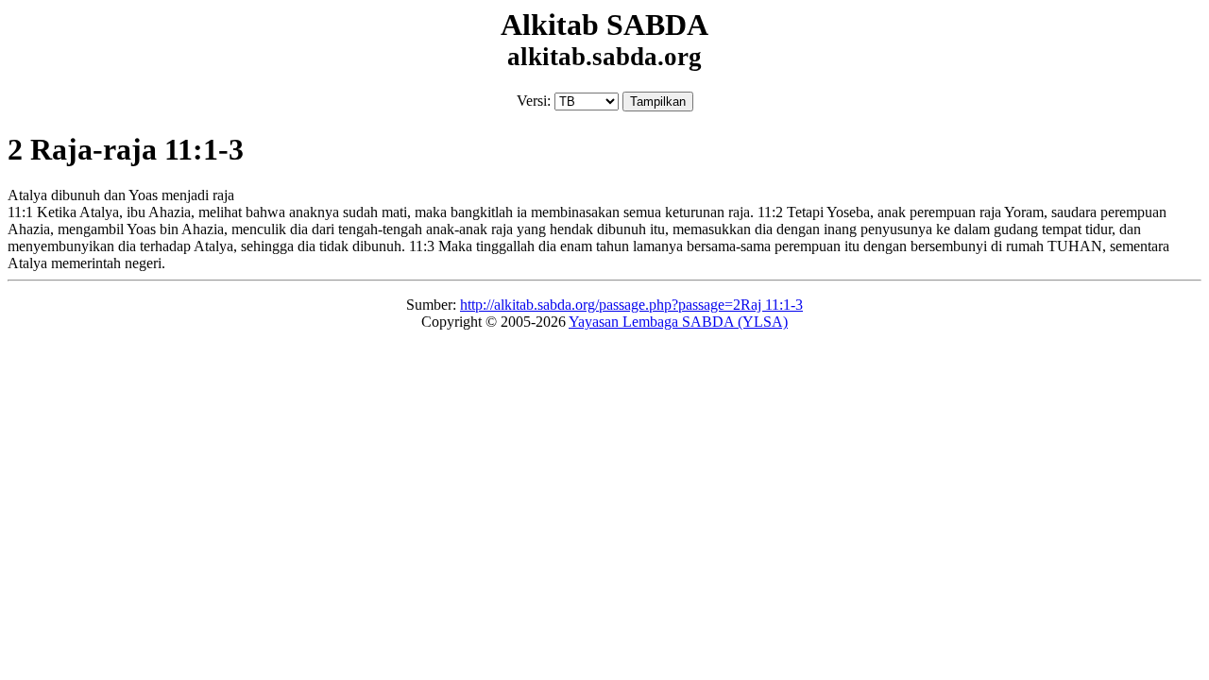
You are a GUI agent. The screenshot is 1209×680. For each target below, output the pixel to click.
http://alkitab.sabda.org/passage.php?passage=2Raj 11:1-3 (631, 305)
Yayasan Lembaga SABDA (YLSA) (678, 322)
